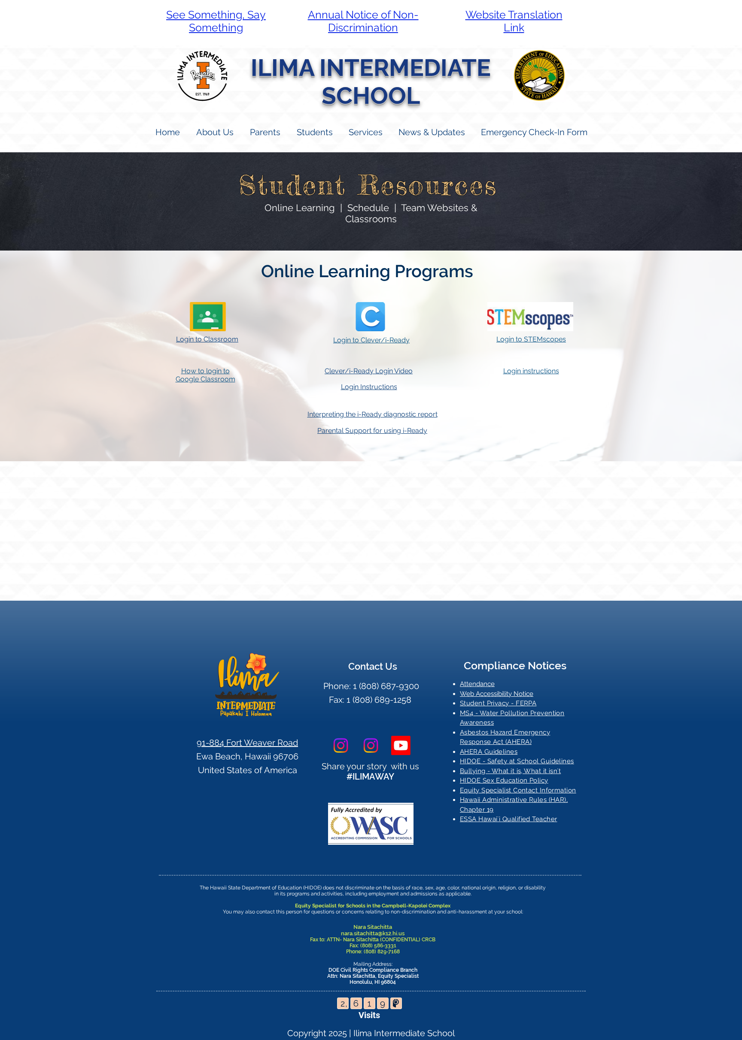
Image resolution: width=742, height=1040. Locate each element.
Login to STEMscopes (531, 339)
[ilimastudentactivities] (401, 745)
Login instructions (531, 371)
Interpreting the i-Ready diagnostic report (372, 414)
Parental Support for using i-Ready (372, 430)
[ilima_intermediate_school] (340, 745)
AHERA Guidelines (488, 752)
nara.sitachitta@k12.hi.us (372, 933)
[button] (264, 132)
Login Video (394, 371)
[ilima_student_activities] (370, 745)
